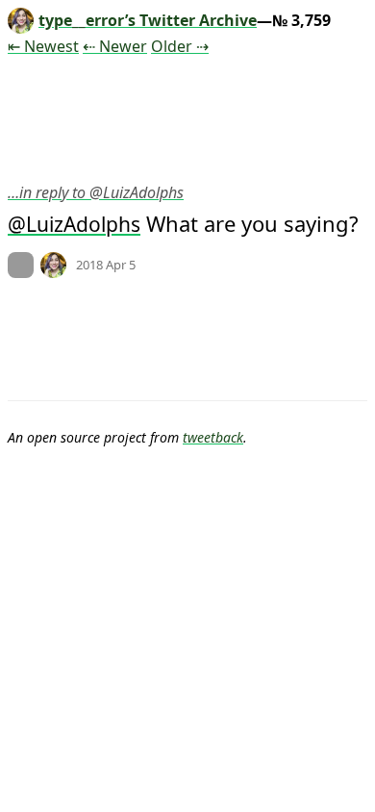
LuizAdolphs (83, 224)
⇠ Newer (115, 46)
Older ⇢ (180, 46)
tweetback (213, 437)
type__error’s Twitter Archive (147, 20)
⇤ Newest (43, 46)
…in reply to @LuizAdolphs (96, 192)
